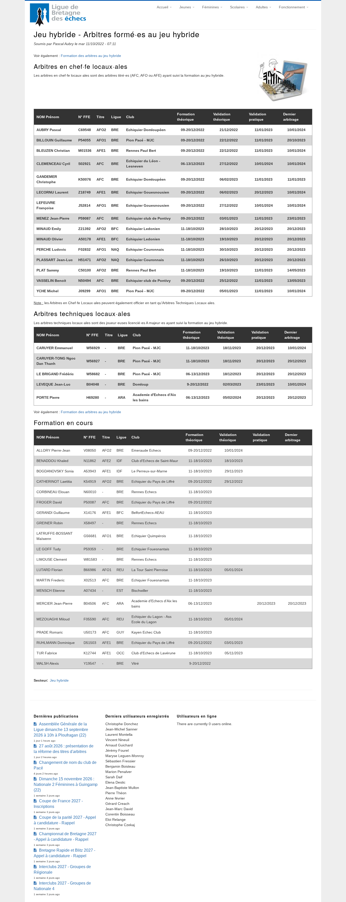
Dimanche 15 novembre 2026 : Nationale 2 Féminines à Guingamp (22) (66, 784)
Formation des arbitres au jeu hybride (91, 56)
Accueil (163, 7)
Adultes (262, 7)
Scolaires (238, 7)
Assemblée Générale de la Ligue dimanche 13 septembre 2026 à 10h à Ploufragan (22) (61, 729)
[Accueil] (58, 25)
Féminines (211, 7)
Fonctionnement (292, 7)
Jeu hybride (59, 680)
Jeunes (185, 7)
